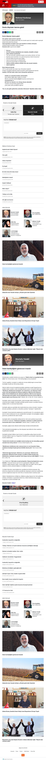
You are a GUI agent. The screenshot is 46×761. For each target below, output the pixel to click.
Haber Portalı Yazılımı (8, 759)
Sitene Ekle (33, 751)
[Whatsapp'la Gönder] (10, 32)
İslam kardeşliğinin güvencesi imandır (25, 5)
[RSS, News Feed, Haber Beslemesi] (23, 755)
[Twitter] (5, 32)
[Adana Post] (6, 1)
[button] (37, 32)
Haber (13, 483)
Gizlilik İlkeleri (26, 751)
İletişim (21, 751)
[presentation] (6, 5)
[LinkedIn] (8, 32)
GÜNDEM (11, 10)
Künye (17, 751)
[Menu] (39, 2)
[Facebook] (3, 32)
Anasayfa (6, 10)
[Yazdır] (12, 32)
